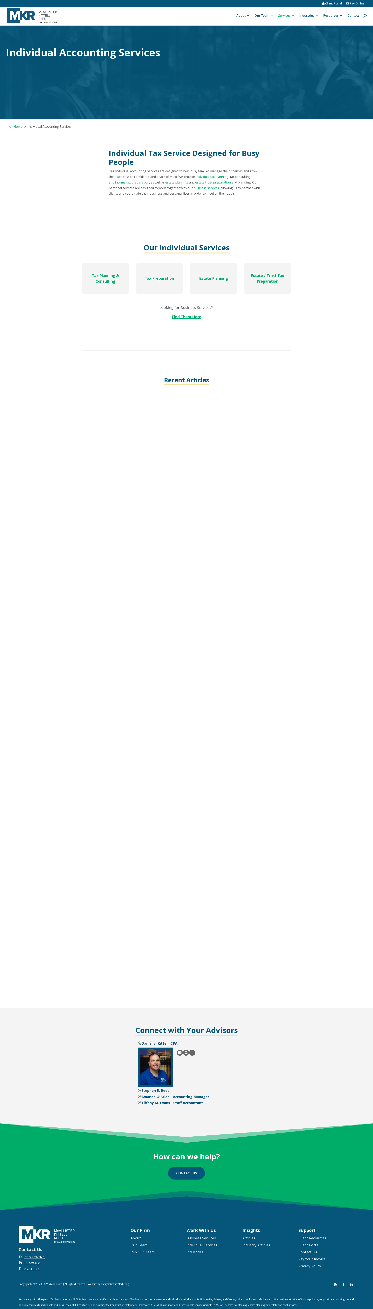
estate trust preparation (213, 182)
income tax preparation (132, 182)
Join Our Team (143, 1252)
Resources (331, 16)
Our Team (261, 16)
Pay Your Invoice (312, 1259)
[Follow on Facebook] (343, 1284)
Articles (248, 1238)
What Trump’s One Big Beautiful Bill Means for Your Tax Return (143, 579)
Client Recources (312, 1238)
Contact (353, 16)
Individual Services (201, 1245)
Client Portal (333, 3)
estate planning (176, 182)
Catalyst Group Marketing (115, 1284)
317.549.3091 (32, 1263)
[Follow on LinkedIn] (351, 1284)
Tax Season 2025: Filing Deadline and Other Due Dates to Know (142, 780)
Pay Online (356, 3)
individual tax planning (212, 177)
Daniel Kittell (99, 988)
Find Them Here (186, 316)
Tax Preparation (159, 278)
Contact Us (307, 1252)
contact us (186, 1173)
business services (206, 188)
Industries (306, 16)
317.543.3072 (32, 1269)
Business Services (201, 1238)
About (241, 16)
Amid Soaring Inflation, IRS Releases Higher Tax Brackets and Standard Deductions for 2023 (169, 981)
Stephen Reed (100, 587)
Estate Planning (213, 278)
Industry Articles (256, 1245)
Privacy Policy (309, 1266)
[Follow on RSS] (336, 1284)
